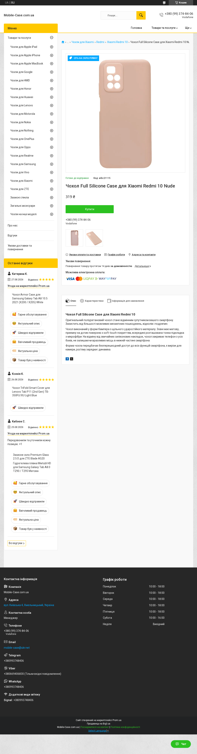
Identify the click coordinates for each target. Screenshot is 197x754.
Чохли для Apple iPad (23, 46)
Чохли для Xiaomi (83, 42)
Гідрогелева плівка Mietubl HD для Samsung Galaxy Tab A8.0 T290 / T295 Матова (32, 467)
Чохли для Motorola (22, 113)
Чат (183, 744)
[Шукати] (141, 15)
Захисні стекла (19, 197)
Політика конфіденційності (125, 727)
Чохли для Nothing (21, 130)
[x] (71, 359)
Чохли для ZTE (19, 189)
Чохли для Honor (20, 88)
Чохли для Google (21, 72)
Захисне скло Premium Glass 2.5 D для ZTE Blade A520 (31, 456)
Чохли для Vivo (19, 172)
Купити (89, 209)
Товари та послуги (163, 27)
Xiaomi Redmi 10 (117, 42)
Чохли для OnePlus (22, 138)
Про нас (13, 225)
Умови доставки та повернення (20, 247)
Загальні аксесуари (22, 205)
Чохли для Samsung (23, 164)
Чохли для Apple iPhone (25, 55)
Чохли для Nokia (20, 122)
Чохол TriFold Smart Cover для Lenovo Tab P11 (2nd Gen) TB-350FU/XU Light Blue (31, 391)
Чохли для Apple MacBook (26, 63)
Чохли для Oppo (20, 147)
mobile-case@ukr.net (17, 647)
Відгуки (12, 235)
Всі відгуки (15, 543)
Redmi (100, 42)
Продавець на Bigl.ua (98, 723)
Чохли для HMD (20, 80)
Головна (136, 27)
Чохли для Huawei (21, 97)
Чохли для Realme (21, 155)
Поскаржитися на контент (95, 727)
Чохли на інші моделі (23, 214)
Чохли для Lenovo (21, 105)
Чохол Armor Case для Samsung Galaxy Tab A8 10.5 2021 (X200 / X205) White (30, 298)
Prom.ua (117, 720)
